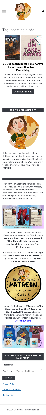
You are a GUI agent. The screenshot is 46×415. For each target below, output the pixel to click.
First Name (7, 365)
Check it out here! (23, 321)
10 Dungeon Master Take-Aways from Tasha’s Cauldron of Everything (23, 67)
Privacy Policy (8, 384)
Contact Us (7, 395)
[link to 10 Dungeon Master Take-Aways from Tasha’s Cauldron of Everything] (23, 47)
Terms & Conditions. (11, 389)
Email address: (9, 371)
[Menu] (4, 11)
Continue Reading (23, 92)
